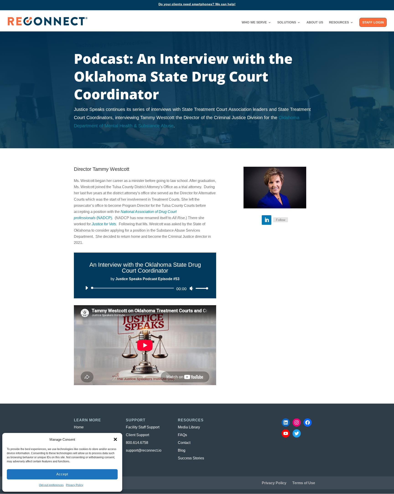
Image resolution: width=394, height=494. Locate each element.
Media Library (189, 427)
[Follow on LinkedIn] (266, 220)
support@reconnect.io (143, 450)
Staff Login (373, 22)
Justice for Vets (104, 224)
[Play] (87, 288)
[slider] (200, 288)
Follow (280, 220)
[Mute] (191, 288)
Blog (181, 450)
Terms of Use (303, 483)
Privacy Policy (74, 485)
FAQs (182, 435)
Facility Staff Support (142, 427)
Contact (184, 443)
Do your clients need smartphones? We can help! (197, 4)
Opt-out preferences (51, 485)
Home (79, 427)
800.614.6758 (137, 443)
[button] (115, 439)
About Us (314, 22)
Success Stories (191, 458)
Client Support (137, 435)
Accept (62, 474)
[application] (145, 288)
